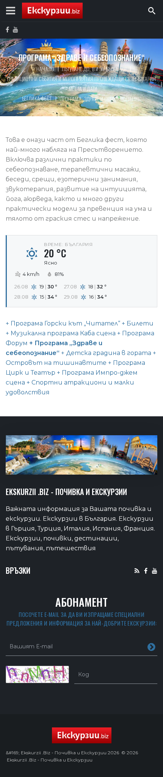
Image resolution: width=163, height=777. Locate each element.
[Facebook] (145, 570)
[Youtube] (154, 570)
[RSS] (137, 570)
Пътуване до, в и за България (94, 69)
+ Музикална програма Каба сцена (61, 333)
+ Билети (137, 323)
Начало (45, 69)
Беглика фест (37, 98)
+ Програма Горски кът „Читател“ (63, 323)
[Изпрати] (151, 646)
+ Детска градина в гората (105, 353)
